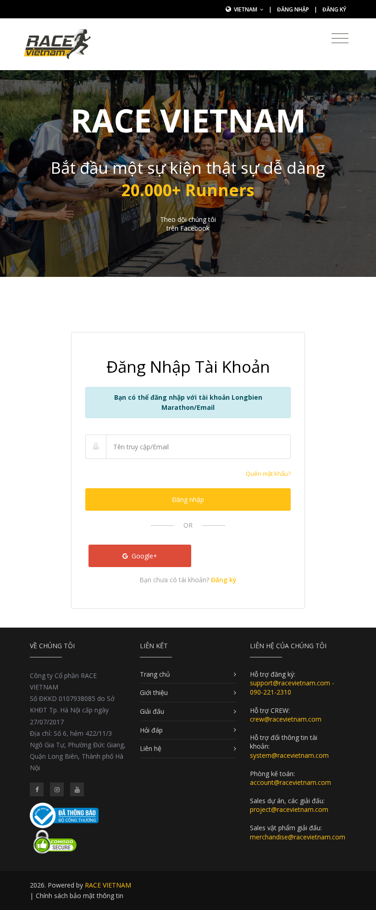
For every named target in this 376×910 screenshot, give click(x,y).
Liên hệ (150, 748)
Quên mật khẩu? (268, 473)
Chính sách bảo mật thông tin (79, 895)
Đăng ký (334, 9)
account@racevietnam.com (290, 782)
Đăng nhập (293, 9)
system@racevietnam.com (289, 755)
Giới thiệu (154, 692)
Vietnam (246, 9)
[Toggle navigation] (340, 39)
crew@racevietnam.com (285, 719)
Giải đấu (152, 711)
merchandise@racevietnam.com (297, 837)
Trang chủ (155, 674)
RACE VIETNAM (108, 885)
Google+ (143, 556)
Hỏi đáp (151, 730)
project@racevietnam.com (289, 809)
